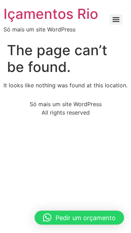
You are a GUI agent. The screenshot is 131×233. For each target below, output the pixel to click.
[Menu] (116, 19)
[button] (79, 218)
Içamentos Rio (50, 13)
